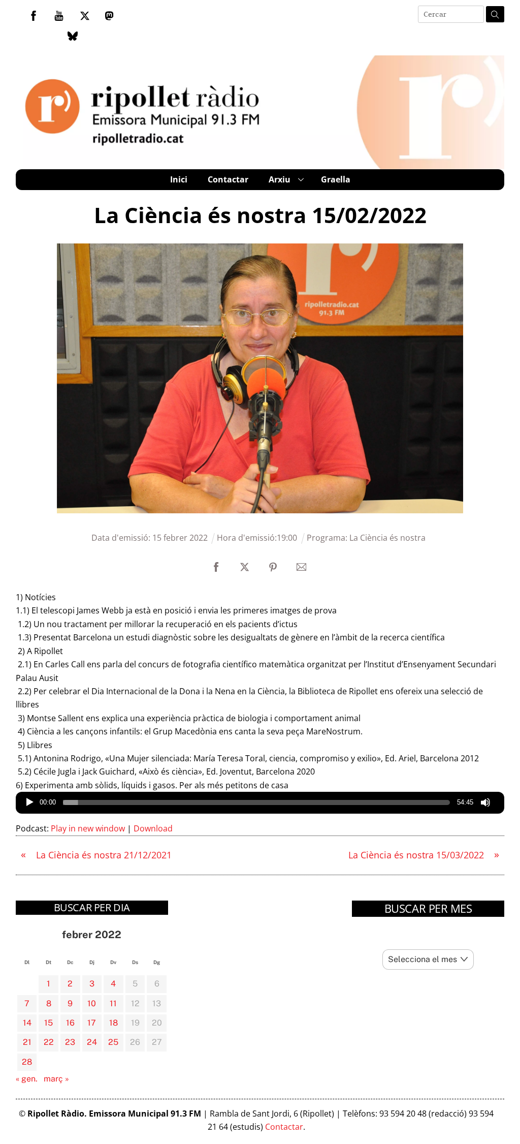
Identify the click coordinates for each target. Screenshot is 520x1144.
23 (70, 1042)
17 (91, 1023)
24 (92, 1042)
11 (113, 1003)
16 (70, 1023)
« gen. (27, 1079)
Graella (335, 179)
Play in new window (88, 828)
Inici (178, 179)
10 (91, 1003)
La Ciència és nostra (387, 537)
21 (27, 1042)
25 (113, 1042)
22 (49, 1042)
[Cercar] (495, 14)
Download (153, 828)
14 (27, 1023)
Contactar (228, 179)
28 (27, 1062)
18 (113, 1023)
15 (48, 1023)
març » (56, 1079)
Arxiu (279, 179)
